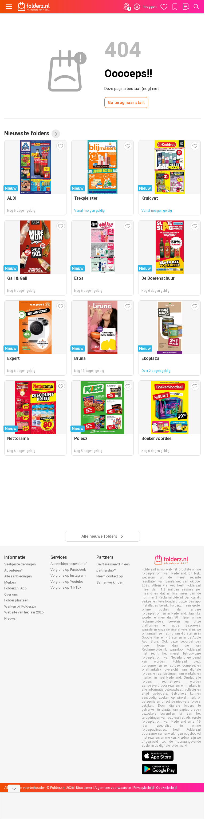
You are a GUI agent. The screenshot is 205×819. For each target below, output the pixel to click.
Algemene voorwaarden (112, 788)
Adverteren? (13, 570)
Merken (10, 582)
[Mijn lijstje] (186, 6)
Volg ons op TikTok (65, 587)
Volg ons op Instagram (68, 575)
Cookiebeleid (166, 788)
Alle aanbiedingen (18, 576)
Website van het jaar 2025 (24, 612)
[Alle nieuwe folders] (56, 133)
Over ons (11, 594)
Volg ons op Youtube (66, 582)
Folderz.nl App (15, 588)
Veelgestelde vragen (20, 564)
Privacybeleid (143, 788)
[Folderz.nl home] (34, 7)
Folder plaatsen (16, 600)
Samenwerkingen (109, 582)
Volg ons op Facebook (68, 570)
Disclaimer (84, 788)
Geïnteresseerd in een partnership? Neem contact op (113, 570)
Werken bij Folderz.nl (20, 606)
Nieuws (10, 618)
